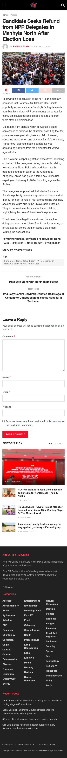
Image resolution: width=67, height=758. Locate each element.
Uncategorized (54, 675)
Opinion (50, 608)
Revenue (51, 628)
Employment (9, 678)
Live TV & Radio (47, 744)
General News (32, 630)
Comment (8, 336)
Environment (31, 605)
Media (27, 662)
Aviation (7, 620)
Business (7, 630)
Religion (50, 623)
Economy (7, 669)
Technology (52, 660)
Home (5, 14)
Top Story (51, 665)
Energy (6, 683)
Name (6, 377)
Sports (49, 651)
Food (27, 620)
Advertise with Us (26, 744)
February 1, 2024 (42, 46)
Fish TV (28, 615)
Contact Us (7, 744)
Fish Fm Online (34, 750)
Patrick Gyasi (21, 46)
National (29, 672)
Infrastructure (31, 639)
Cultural (6, 649)
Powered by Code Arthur (52, 750)
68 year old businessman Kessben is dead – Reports (29, 719)
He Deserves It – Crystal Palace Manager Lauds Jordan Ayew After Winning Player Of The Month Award (40, 510)
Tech (48, 656)
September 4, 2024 (26, 531)
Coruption (8, 639)
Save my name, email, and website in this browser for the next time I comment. (35, 423)
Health (27, 634)
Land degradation (31, 646)
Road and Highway (51, 635)
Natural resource (29, 678)
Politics (13, 14)
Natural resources (52, 602)
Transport (51, 670)
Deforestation (10, 659)
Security (50, 646)
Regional (51, 618)
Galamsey (29, 625)
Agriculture (8, 615)
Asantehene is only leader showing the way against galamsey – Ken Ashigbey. (39, 525)
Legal (27, 652)
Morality (28, 667)
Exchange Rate (32, 610)
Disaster (7, 664)
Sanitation (51, 641)
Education (8, 673)
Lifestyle (29, 657)
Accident (7, 600)
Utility (49, 680)
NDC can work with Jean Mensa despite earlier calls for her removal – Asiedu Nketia (40, 492)
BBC (4, 625)
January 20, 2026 (13, 481)
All (50, 443)
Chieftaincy (8, 634)
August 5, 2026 (25, 500)
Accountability (10, 605)
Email (6, 391)
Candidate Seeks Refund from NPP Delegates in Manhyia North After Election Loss (29, 262)
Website (6, 406)
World (49, 685)
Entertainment (32, 600)
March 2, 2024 (25, 517)
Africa (5, 610)
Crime (5, 644)
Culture (6, 654)
